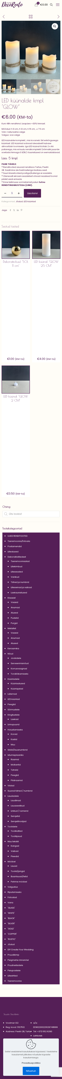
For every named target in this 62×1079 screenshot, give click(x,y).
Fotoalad (12, 897)
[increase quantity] (18, 193)
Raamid (15, 759)
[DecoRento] (12, 5)
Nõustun (31, 1071)
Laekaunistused (19, 592)
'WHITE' (11, 913)
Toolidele (12, 826)
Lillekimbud (16, 566)
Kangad (15, 845)
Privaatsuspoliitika (31, 1062)
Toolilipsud (16, 836)
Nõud (10, 653)
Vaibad (14, 851)
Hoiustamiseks (15, 729)
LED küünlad (30, 201)
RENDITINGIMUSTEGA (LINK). (17, 185)
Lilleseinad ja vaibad (21, 587)
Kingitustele (14, 714)
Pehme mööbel (19, 881)
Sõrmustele (14, 709)
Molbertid (16, 764)
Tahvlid (14, 769)
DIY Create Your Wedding (21, 949)
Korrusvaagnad (19, 668)
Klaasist (12, 597)
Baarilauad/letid (19, 876)
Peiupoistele (14, 970)
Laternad (12, 693)
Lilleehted (12, 975)
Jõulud (19, 201)
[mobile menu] (57, 4)
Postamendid (15, 546)
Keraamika (13, 648)
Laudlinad (16, 800)
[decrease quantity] (5, 193)
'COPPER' (12, 933)
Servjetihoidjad (18, 821)
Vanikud (15, 576)
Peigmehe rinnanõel (18, 960)
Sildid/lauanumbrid (18, 749)
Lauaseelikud (17, 805)
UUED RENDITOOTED (18, 535)
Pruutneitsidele (15, 965)
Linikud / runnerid (19, 810)
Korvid (14, 734)
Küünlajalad (17, 688)
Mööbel (12, 861)
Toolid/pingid (18, 871)
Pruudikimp (13, 954)
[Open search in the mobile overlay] (31, 514)
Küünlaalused (18, 683)
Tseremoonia (15, 980)
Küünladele (13, 679)
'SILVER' (11, 923)
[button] (55, 26)
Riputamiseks (14, 892)
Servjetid (15, 816)
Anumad (15, 607)
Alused (14, 612)
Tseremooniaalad (20, 561)
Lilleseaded (17, 571)
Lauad (14, 866)
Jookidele (16, 658)
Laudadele (13, 796)
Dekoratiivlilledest (17, 556)
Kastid (14, 739)
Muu (13, 744)
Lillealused (13, 551)
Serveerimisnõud (20, 663)
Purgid (14, 623)
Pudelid (15, 617)
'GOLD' (11, 928)
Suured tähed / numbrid (20, 790)
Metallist (12, 628)
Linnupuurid (13, 724)
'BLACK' (11, 918)
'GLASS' (11, 907)
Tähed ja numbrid (20, 582)
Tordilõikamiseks (19, 673)
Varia (10, 902)
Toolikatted (16, 831)
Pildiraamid (17, 780)
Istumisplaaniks (16, 755)
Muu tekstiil (13, 841)
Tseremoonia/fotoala (19, 541)
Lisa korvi (32, 193)
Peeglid (12, 704)
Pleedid (15, 856)
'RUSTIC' (12, 939)
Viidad (11, 785)
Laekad (14, 719)
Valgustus (13, 886)
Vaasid (14, 602)
